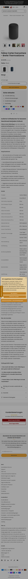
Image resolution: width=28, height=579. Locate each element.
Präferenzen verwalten (14, 296)
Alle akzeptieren (14, 293)
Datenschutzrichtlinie (7, 300)
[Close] (26, 278)
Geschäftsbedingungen (17, 300)
